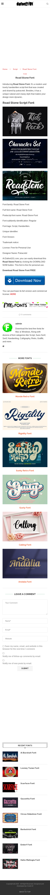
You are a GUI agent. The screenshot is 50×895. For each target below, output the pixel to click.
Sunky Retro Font (25, 470)
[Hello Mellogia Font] (10, 864)
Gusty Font (25, 508)
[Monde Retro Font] (25, 378)
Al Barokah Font (28, 753)
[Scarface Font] (10, 787)
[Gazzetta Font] (10, 802)
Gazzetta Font (28, 799)
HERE (13, 294)
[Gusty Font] (25, 489)
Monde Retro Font (25, 396)
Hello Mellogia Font (30, 860)
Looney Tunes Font (30, 768)
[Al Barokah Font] (10, 756)
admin (18, 323)
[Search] (47, 3)
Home (5, 69)
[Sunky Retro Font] (25, 452)
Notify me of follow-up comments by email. (22, 656)
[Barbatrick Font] (10, 833)
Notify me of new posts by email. (17, 663)
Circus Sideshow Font (31, 814)
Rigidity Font (25, 433)
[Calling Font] (25, 526)
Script (15, 69)
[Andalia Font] (25, 563)
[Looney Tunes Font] (10, 772)
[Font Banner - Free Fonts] (25, 303)
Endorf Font (26, 845)
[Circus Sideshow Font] (10, 818)
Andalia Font (25, 582)
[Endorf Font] (10, 848)
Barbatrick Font (28, 829)
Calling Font (25, 545)
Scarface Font (28, 783)
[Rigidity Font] (25, 415)
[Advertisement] (25, 40)
